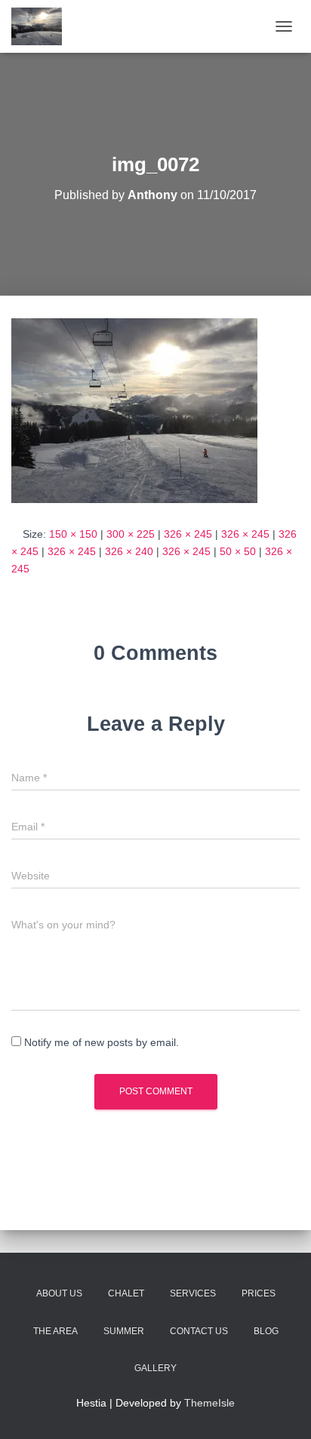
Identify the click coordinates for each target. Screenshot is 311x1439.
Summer (123, 1331)
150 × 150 (73, 534)
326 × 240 (129, 551)
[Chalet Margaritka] (42, 26)
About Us (59, 1293)
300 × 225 (130, 534)
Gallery (155, 1368)
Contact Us (199, 1331)
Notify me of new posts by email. (101, 1042)
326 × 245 (188, 534)
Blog (266, 1331)
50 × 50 (238, 551)
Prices (259, 1293)
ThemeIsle (209, 1403)
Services (193, 1293)
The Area (55, 1331)
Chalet (126, 1293)
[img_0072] (134, 409)
